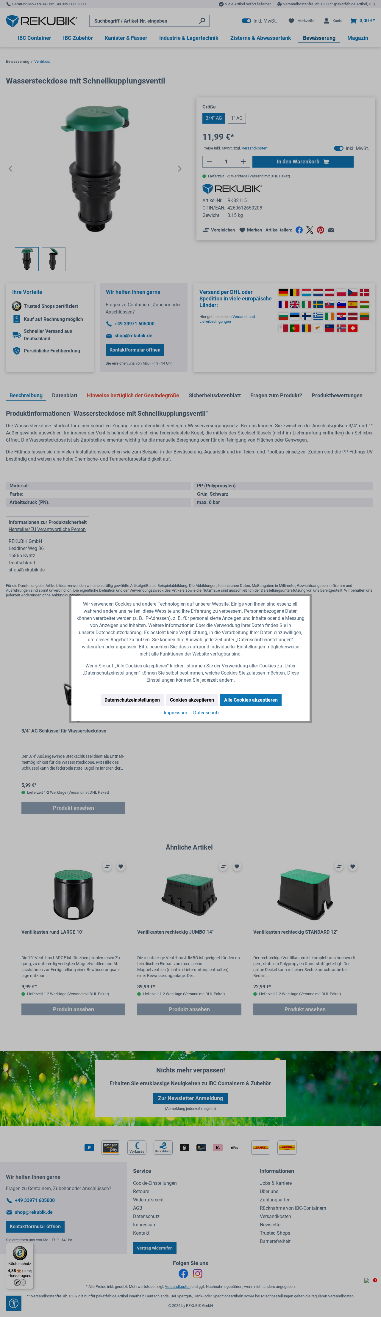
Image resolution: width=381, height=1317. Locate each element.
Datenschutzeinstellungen (132, 700)
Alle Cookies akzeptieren (251, 700)
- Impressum (174, 713)
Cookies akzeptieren (192, 700)
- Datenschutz (205, 713)
